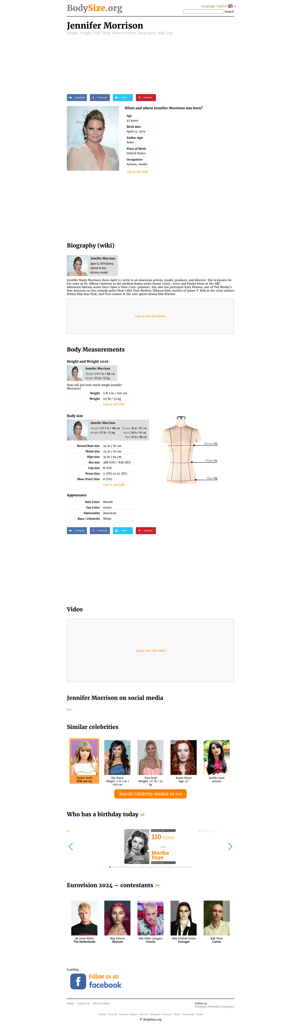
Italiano (133, 1014)
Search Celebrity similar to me (150, 794)
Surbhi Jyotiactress (217, 779)
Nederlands (188, 1014)
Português (155, 1014)
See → (71, 709)
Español (123, 1014)
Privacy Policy (101, 1003)
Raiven (117, 940)
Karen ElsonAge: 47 (184, 779)
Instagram (227, 1006)
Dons (217, 940)
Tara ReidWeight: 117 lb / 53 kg (150, 779)
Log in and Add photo (150, 316)
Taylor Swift (84, 779)
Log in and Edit (137, 171)
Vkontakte (214, 1006)
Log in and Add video (150, 650)
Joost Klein (84, 940)
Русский (112, 1014)
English (102, 1014)
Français (167, 1014)
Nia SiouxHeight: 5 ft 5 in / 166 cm (117, 779)
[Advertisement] (150, 61)
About (70, 1003)
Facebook (200, 1006)
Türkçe (177, 1014)
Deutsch (144, 1014)
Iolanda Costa (183, 940)
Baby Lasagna (150, 940)
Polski (199, 1014)
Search (229, 11)
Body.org (94, 8)
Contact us (83, 1003)
